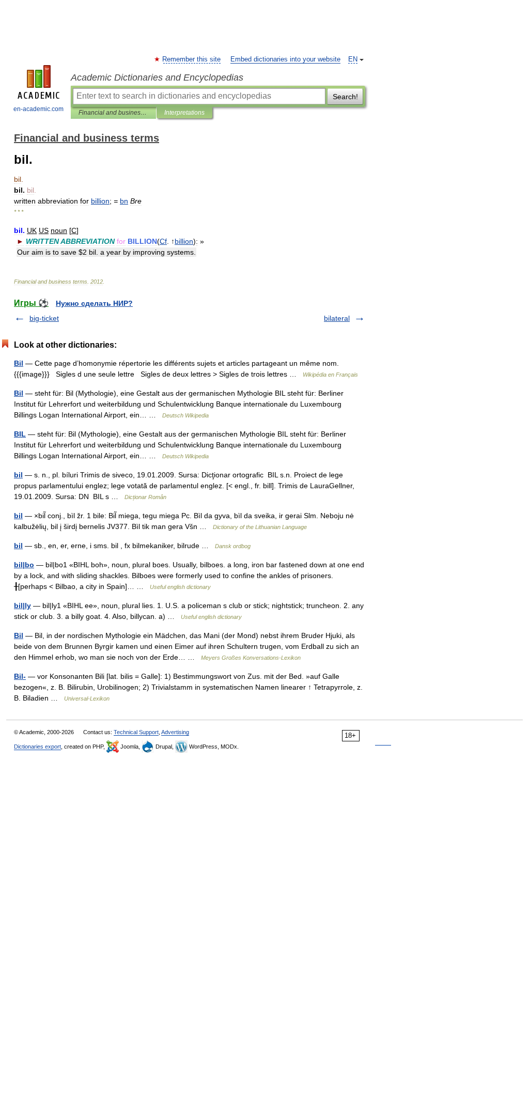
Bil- (20, 676)
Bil (18, 363)
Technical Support (136, 732)
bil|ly (22, 605)
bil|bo (24, 565)
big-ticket (44, 318)
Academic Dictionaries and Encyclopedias (157, 77)
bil (18, 475)
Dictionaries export (37, 746)
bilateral (337, 318)
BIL (20, 434)
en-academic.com (38, 109)
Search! (345, 96)
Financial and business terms (113, 112)
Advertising (175, 732)
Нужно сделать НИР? (94, 303)
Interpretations (184, 112)
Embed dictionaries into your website (285, 59)
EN (352, 59)
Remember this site (192, 59)
